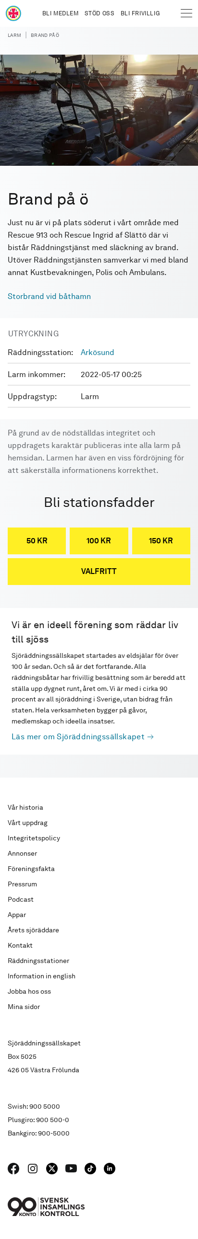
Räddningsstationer (38, 960)
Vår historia (25, 807)
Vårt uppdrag (28, 822)
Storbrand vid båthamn (49, 296)
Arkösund (97, 352)
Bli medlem (60, 13)
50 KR (37, 540)
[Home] (13, 13)
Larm (14, 35)
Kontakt (20, 945)
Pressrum (22, 884)
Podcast (21, 899)
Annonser (22, 853)
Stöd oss (100, 13)
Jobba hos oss (29, 991)
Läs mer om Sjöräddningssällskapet (78, 736)
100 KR (99, 540)
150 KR (161, 540)
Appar (17, 914)
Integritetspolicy (34, 838)
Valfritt (99, 571)
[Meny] (186, 13)
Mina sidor (24, 1006)
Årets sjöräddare (33, 930)
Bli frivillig (140, 13)
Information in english (41, 976)
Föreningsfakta (31, 868)
